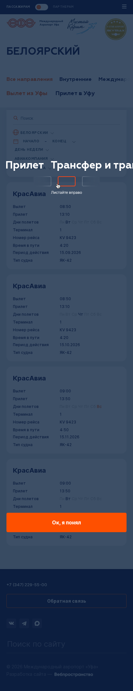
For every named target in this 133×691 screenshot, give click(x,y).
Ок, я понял (66, 522)
